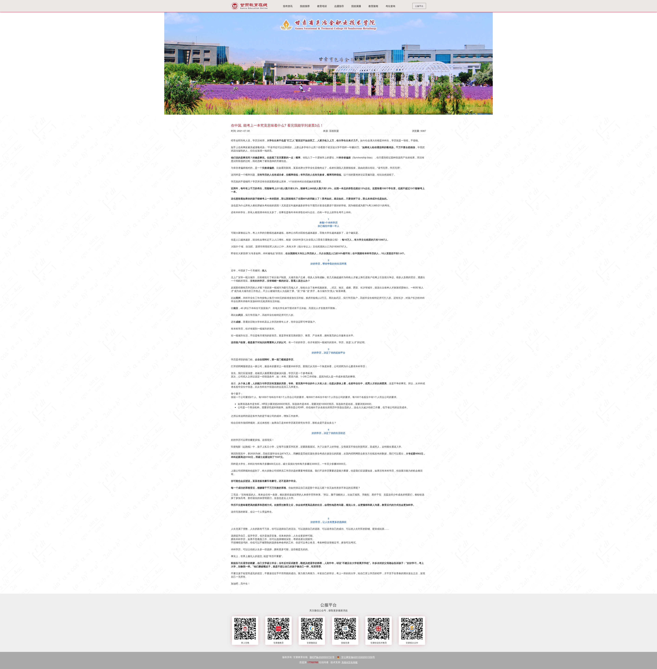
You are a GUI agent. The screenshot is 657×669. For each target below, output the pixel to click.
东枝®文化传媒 (350, 662)
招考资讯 (288, 6)
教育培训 (322, 6)
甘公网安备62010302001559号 (358, 657)
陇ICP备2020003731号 (322, 657)
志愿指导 (339, 6)
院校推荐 (305, 6)
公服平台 (419, 5)
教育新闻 (373, 6)
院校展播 (356, 6)
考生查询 (390, 6)
